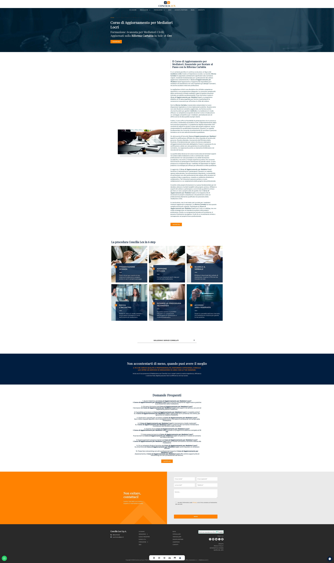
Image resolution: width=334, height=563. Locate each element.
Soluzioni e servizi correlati (166, 340)
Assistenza (176, 542)
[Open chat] (329, 558)
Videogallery (177, 537)
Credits (221, 544)
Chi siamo (132, 10)
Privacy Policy (219, 546)
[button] (4, 558)
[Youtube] (216, 539)
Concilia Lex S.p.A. (118, 531)
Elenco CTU (142, 539)
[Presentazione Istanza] (154, 556)
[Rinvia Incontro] (169, 557)
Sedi (169, 10)
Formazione (158, 10)
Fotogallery (177, 534)
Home (112, 17)
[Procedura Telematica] (174, 556)
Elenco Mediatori (144, 537)
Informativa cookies (217, 548)
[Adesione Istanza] (159, 556)
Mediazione (144, 10)
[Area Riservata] (180, 556)
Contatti (201, 10)
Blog (192, 10)
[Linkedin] (222, 539)
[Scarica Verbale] (164, 556)
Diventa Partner (181, 10)
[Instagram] (210, 539)
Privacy (195, 502)
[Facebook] (213, 539)
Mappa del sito (219, 550)
